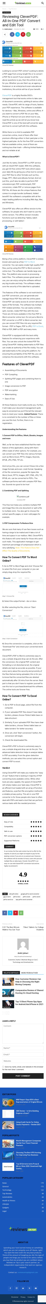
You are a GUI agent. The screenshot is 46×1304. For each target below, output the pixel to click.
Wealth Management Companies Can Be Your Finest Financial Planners (28, 1143)
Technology (6, 996)
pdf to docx (16, 897)
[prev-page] (3, 1013)
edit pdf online (13, 894)
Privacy (23, 1297)
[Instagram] (16, 1288)
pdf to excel (26, 897)
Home (4, 9)
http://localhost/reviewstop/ (23, 956)
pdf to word (36, 897)
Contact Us (31, 1297)
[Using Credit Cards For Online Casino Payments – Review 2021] (8, 1125)
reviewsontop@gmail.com (28, 1272)
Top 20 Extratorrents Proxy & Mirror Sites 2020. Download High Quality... (29, 1166)
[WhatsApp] (28, 34)
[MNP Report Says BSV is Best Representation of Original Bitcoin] (8, 1102)
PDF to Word (29, 262)
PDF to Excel (37, 326)
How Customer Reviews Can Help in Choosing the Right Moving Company (28, 982)
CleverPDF (6, 95)
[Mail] (23, 1288)
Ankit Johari (8, 29)
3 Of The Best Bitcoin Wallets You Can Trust (11, 928)
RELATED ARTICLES (11, 973)
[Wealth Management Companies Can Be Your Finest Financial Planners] (8, 1144)
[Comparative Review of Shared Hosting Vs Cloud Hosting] (8, 993)
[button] (4, 3)
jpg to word (7, 897)
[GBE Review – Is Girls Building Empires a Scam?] (8, 1114)
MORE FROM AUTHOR (29, 973)
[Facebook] (12, 34)
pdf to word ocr (8, 899)
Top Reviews (13, 9)
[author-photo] (23, 950)
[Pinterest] (23, 34)
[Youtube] (35, 1288)
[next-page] (7, 1013)
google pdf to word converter (30, 894)
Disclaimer (14, 1297)
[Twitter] (17, 34)
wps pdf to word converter (24, 899)
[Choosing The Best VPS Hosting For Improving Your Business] (8, 1155)
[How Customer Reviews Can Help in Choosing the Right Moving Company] (8, 982)
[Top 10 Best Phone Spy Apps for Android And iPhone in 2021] (8, 1004)
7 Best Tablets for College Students (33, 928)
